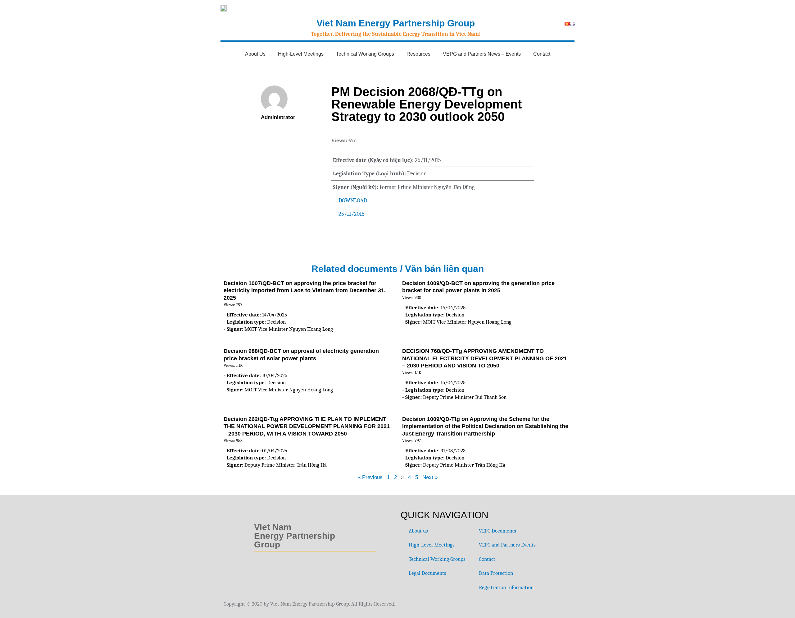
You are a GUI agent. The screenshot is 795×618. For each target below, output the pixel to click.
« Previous (370, 477)
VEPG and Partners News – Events (482, 54)
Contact (541, 54)
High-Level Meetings (301, 54)
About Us (255, 54)
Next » (430, 477)
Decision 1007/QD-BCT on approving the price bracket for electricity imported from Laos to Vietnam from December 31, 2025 (305, 290)
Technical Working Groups (365, 54)
